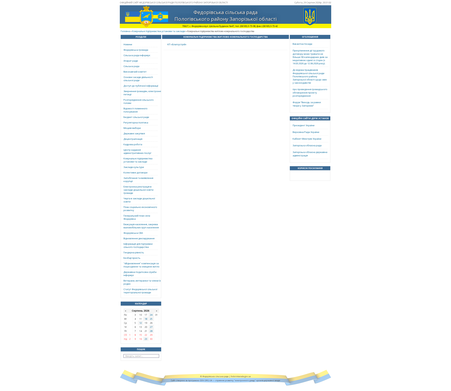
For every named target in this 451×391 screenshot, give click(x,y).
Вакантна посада (302, 43)
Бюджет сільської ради (136, 117)
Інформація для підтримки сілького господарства (138, 245)
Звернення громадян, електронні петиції (142, 93)
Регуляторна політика (135, 122)
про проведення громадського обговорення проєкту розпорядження (310, 92)
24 (151, 314)
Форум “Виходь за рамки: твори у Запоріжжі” (307, 104)
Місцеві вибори (132, 128)
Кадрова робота (132, 144)
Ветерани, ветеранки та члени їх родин (142, 282)
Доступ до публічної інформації (140, 85)
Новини (127, 44)
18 (146, 318)
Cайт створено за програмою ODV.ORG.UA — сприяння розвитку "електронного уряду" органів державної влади (225, 380)
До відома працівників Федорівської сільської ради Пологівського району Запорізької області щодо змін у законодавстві (310, 76)
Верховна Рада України (306, 132)
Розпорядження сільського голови (138, 101)
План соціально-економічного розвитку (140, 208)
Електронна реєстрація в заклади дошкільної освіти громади (138, 190)
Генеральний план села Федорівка (136, 217)
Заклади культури (133, 167)
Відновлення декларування (139, 238)
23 (146, 338)
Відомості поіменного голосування (135, 110)
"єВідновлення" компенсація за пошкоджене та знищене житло (141, 265)
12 (140, 322)
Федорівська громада (135, 49)
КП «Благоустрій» (176, 44)
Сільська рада (131, 66)
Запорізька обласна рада (307, 145)
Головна (125, 31)
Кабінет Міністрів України (307, 138)
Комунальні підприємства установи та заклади (158, 31)
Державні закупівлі (134, 133)
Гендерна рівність (133, 252)
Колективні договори (135, 172)
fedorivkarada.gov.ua (241, 376)
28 (151, 331)
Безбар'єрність (131, 257)
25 (151, 318)
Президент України (303, 125)
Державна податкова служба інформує (139, 273)
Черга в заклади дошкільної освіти (139, 200)
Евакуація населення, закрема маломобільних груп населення (141, 226)
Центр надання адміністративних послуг (137, 151)
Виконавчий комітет (135, 71)
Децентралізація (132, 138)
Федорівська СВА (133, 232)
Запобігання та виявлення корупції (138, 179)
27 (151, 327)
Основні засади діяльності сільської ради (138, 79)
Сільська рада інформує (136, 55)
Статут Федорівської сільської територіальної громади (140, 291)
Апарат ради (130, 60)
